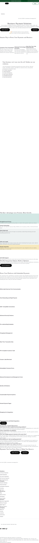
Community (2, 514)
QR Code (2, 489)
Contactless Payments (4, 486)
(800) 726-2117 (5, 29)
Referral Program (3, 502)
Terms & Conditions (7, 542)
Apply (35, 3)
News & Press (3, 494)
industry (8, 431)
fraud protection (6, 429)
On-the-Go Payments (7, 72)
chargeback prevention (16, 429)
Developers (2, 496)
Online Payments (6, 71)
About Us (2, 509)
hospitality (15, 431)
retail (11, 431)
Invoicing (2, 488)
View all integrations (6, 265)
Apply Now (35, 29)
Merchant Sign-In (3, 506)
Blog (1, 492)
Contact (1, 511)
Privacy (1, 542)
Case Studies (2, 498)
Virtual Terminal (3, 484)
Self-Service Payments (8, 74)
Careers (1, 516)
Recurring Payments (7, 77)
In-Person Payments (7, 70)
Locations (2, 512)
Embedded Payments (7, 75)
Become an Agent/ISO (4, 501)
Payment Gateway (3, 482)
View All (3, 423)
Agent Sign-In (3, 504)
